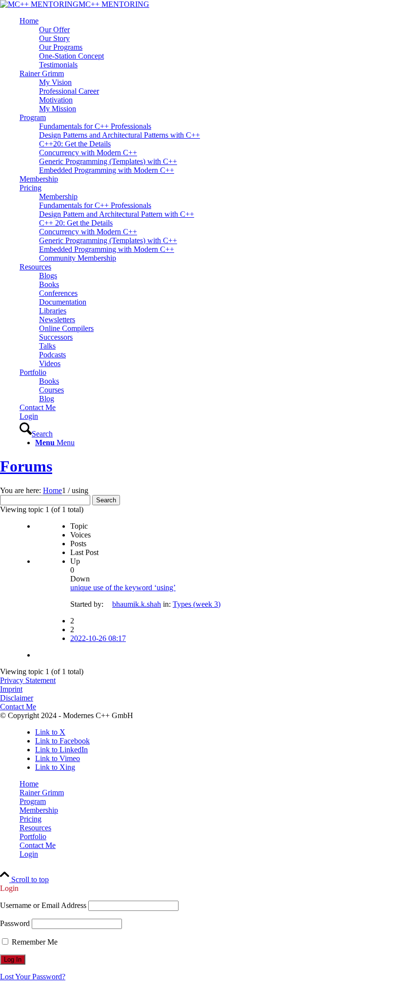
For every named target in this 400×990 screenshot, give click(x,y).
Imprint (11, 689)
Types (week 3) (196, 604)
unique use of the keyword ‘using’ (123, 587)
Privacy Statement (28, 680)
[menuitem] (210, 43)
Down (80, 579)
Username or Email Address (43, 905)
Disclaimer (16, 698)
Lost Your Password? (32, 976)
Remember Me (34, 942)
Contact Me (18, 706)
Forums (26, 466)
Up (75, 561)
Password (15, 923)
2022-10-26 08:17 (98, 638)
